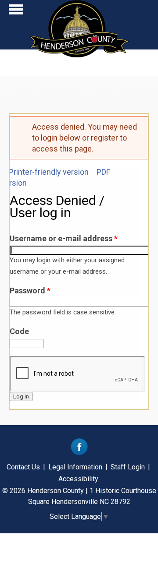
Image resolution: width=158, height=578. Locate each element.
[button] (16, 11)
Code (19, 331)
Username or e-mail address (64, 238)
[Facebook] (79, 453)
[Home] (79, 54)
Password (30, 290)
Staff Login (128, 467)
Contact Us (23, 467)
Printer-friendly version (49, 171)
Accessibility (78, 479)
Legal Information (75, 467)
